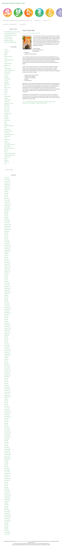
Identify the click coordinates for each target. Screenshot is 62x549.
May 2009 (6, 444)
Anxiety (39, 101)
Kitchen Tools (6, 108)
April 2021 (6, 196)
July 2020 (6, 212)
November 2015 (7, 309)
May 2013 (6, 361)
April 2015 (6, 321)
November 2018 (7, 246)
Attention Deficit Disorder (9, 59)
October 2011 (7, 393)
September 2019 (7, 229)
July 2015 (6, 316)
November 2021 (7, 184)
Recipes (5, 141)
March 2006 (6, 509)
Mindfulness (6, 118)
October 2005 (7, 518)
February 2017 (7, 283)
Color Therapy (7, 73)
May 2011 (6, 402)
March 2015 (6, 323)
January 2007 (7, 492)
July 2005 (6, 523)
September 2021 (7, 188)
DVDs (5, 85)
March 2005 (6, 530)
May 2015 (6, 319)
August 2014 (6, 335)
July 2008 (6, 461)
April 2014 (6, 342)
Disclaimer (26, 541)
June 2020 (6, 214)
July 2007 (6, 482)
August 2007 (6, 480)
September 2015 (7, 312)
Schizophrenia (32, 103)
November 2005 (7, 516)
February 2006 (7, 511)
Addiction (6, 53)
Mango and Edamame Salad (9, 33)
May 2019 (6, 236)
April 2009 (6, 445)
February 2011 (7, 407)
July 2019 (6, 233)
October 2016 (7, 290)
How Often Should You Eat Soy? (10, 35)
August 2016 (6, 293)
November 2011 (7, 392)
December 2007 (7, 473)
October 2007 (7, 476)
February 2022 (7, 179)
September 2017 (7, 271)
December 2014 (7, 328)
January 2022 (7, 181)
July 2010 (6, 419)
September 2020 (7, 208)
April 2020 (6, 217)
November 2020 (7, 205)
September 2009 (7, 437)
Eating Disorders (7, 87)
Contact (19, 541)
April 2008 (6, 466)
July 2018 (6, 253)
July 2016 (6, 295)
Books (5, 66)
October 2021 (7, 186)
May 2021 (6, 195)
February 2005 (7, 532)
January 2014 (7, 347)
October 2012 (7, 373)
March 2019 (6, 240)
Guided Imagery (7, 96)
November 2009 (7, 433)
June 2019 (6, 234)
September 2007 (7, 478)
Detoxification (7, 84)
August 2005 (6, 521)
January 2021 (7, 201)
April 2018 (6, 259)
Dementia (53, 101)
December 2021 (7, 182)
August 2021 (6, 189)
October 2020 (7, 207)
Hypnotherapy (7, 104)
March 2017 (6, 281)
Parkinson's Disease (8, 130)
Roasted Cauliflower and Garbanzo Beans (12, 31)
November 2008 (7, 454)
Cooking (6, 75)
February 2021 (7, 200)
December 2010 (7, 411)
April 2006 (6, 508)
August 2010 (6, 418)
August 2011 (6, 397)
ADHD (28, 101)
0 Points (5, 49)
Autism (43, 101)
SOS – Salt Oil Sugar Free (9, 148)
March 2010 (6, 426)
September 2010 (7, 416)
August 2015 (6, 314)
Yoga (5, 163)
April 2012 (6, 383)
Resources (30, 541)
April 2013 (6, 362)
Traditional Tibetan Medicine (9, 155)
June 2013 (6, 359)
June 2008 (6, 463)
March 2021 (6, 198)
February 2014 (7, 345)
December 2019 (7, 224)
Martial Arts (6, 111)
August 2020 (6, 210)
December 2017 (7, 265)
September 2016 (7, 291)
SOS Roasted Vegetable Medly (10, 42)
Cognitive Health (48, 101)
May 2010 (6, 423)
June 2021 (6, 193)
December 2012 (7, 369)
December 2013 (7, 348)
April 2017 (6, 279)
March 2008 (6, 468)
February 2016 (7, 303)
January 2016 (7, 305)
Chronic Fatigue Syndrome (9, 70)
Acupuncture (6, 51)
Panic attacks (6, 129)
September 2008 (7, 457)
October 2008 (7, 456)
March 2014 (6, 343)
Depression (25, 103)
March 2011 (6, 406)
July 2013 (6, 357)
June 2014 (6, 338)
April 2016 (6, 300)
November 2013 (7, 350)
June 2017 (6, 276)
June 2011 (6, 400)
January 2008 (7, 471)
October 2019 (7, 227)
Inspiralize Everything (8, 38)
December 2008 (7, 452)
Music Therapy (7, 120)
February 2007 (7, 490)
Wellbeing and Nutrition (8, 40)
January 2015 (7, 326)
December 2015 (7, 307)
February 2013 (7, 366)
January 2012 (7, 388)
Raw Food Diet (7, 139)
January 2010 (7, 430)
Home (17, 541)
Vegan (5, 158)
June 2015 (6, 317)
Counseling (6, 77)
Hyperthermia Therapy (8, 103)
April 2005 (6, 528)
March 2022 (6, 177)
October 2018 (7, 248)
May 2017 (6, 278)
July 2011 (6, 399)
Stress (5, 151)
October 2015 (7, 310)
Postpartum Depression (8, 134)
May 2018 (6, 257)
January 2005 (7, 534)
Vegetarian (6, 160)
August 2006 (6, 501)
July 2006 (6, 502)
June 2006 (6, 504)
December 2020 (7, 203)
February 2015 (7, 324)
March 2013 (6, 364)
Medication (6, 115)
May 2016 (6, 298)
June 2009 (6, 442)
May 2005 (6, 527)
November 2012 (7, 371)
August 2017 (6, 272)
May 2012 (6, 381)
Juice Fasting (6, 106)
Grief (5, 94)
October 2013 (7, 352)
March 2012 (6, 385)
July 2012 (6, 378)
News (28, 103)
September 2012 (7, 374)
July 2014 (6, 336)
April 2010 (6, 425)
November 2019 (7, 226)
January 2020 (7, 222)
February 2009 (7, 449)
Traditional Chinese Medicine (41, 103)
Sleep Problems (7, 146)
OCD (5, 127)
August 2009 (6, 438)
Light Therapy (7, 110)
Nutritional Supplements (9, 125)
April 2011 (6, 404)
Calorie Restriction (7, 68)
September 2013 (7, 354)
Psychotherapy (7, 136)
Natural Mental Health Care (13, 3)
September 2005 (7, 520)
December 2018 (7, 245)
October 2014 (7, 331)
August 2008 (6, 459)
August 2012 (6, 376)
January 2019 (7, 243)
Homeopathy (6, 101)
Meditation (6, 117)
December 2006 (7, 494)
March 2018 (6, 260)
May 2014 (6, 340)
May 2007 (6, 485)
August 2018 (6, 252)
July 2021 (6, 191)
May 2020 (6, 215)
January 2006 (7, 513)
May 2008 (6, 464)
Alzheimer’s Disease (34, 101)
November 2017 (7, 267)
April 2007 (6, 487)
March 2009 (6, 447)
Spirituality (6, 149)
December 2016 (7, 286)
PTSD (5, 137)
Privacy (22, 541)
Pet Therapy (6, 132)
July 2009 (6, 440)
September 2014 (7, 333)
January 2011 (7, 409)
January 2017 (7, 284)
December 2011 (7, 390)
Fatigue (5, 92)
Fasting (5, 91)
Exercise (6, 89)
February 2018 (7, 262)
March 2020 (6, 219)
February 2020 (7, 220)
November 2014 (7, 329)
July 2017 (6, 274)
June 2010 (6, 421)
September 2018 (7, 250)
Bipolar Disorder (7, 65)
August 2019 (6, 231)
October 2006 (7, 497)
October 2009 (7, 435)
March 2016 (6, 302)
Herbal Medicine (7, 99)
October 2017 (7, 269)
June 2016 (6, 297)
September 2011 (7, 395)
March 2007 (6, 489)
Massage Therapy (7, 113)
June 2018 (6, 255)
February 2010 (7, 428)
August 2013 (6, 355)
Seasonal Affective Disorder (9, 144)
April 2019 (6, 238)
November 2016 (7, 288)
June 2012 (6, 380)
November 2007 (7, 475)
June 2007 (6, 483)
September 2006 (7, 499)
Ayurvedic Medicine (8, 63)
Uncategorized (7, 156)
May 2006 (6, 506)
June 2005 (6, 525)
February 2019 (7, 241)
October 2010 (7, 414)
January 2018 (7, 264)
